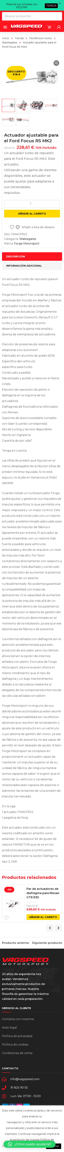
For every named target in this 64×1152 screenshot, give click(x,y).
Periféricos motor (40, 38)
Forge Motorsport (26, 243)
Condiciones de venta (17, 1053)
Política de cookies (15, 1044)
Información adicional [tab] (24, 265)
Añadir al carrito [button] (43, 917)
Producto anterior (15, 943)
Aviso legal (9, 1027)
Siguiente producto (47, 943)
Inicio (5, 38)
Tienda (19, 38)
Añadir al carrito (32, 213)
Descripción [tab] (15, 256)
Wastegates (27, 239)
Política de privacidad (17, 1036)
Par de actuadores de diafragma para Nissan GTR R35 (42, 893)
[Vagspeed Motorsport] (26, 27)
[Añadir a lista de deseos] (6, 918)
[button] (56, 63)
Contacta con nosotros (18, 1019)
